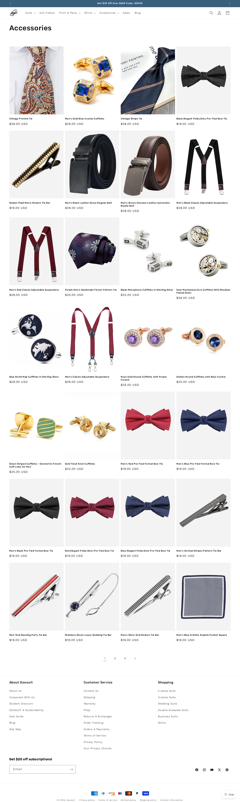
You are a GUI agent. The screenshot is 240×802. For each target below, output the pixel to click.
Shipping (89, 697)
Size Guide (16, 716)
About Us (15, 691)
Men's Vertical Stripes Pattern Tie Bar (198, 550)
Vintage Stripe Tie (131, 118)
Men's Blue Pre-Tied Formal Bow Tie (197, 463)
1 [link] (105, 658)
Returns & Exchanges (98, 716)
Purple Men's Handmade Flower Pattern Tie (91, 289)
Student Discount (21, 703)
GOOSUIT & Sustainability (26, 710)
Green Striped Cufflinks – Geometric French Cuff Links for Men (35, 465)
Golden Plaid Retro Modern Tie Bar (29, 203)
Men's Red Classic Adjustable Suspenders (34, 289)
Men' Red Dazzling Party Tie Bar (28, 635)
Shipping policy (148, 800)
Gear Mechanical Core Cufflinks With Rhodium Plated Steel (203, 291)
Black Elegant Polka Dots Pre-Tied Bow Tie (201, 118)
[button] (30, 13)
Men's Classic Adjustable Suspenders (87, 376)
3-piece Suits (167, 697)
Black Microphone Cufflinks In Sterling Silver (147, 289)
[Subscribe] (71, 769)
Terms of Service (95, 735)
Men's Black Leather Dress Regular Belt (88, 203)
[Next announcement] (229, 3)
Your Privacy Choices (98, 748)
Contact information (171, 800)
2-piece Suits (167, 691)
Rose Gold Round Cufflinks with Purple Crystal (144, 378)
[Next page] (135, 659)
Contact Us (91, 691)
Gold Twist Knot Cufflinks (80, 463)
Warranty (90, 703)
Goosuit (71, 800)
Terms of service (107, 800)
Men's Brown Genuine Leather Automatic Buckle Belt (145, 204)
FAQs (87, 710)
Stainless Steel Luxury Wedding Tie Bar (88, 635)
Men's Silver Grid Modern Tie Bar (140, 635)
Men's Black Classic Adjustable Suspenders (202, 203)
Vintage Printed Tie (21, 118)
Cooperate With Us (22, 697)
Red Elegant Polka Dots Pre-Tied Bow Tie (89, 550)
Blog (12, 722)
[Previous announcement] (10, 3)
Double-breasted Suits (173, 710)
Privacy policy (87, 800)
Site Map (15, 729)
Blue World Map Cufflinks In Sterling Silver (34, 376)
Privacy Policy (93, 742)
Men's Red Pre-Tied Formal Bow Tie (142, 463)
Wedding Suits (167, 703)
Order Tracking (93, 722)
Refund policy (128, 800)
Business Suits (168, 716)
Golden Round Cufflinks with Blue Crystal (200, 376)
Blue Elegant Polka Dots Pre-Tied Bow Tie (145, 550)
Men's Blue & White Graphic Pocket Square (201, 635)
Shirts (162, 722)
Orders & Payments (97, 729)
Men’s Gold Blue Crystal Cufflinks (84, 118)
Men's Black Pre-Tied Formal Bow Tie (31, 550)
